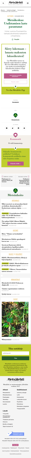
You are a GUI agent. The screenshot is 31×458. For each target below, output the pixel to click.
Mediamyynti (13, 448)
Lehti (18, 395)
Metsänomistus (7, 395)
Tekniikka (5, 399)
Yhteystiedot (21, 448)
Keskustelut (15, 279)
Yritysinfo (6, 413)
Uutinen (10, 16)
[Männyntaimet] (15, 320)
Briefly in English (8, 424)
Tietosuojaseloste (24, 451)
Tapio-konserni (7, 426)
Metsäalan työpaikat (23, 406)
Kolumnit (19, 254)
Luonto (5, 404)
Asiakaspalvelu (5, 448)
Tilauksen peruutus (8, 419)
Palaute (27, 448)
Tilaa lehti (15, 445)
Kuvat (15, 299)
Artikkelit (15, 200)
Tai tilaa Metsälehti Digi (15, 90)
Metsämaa (20, 404)
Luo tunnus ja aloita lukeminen (15, 76)
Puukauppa (6, 397)
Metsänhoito (15, 195)
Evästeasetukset (15, 451)
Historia (5, 422)
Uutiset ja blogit (11, 10)
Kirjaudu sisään (15, 81)
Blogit (11, 254)
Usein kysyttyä (6, 451)
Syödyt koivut (6, 294)
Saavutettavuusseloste (15, 454)
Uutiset (15, 230)
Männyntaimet (6, 340)
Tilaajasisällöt (21, 408)
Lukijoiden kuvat (22, 399)
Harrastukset (6, 401)
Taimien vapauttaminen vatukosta (13, 289)
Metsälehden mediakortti (6, 416)
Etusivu (3, 10)
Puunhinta (20, 401)
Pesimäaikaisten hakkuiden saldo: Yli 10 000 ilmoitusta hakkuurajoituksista (14, 216)
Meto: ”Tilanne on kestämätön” (12, 234)
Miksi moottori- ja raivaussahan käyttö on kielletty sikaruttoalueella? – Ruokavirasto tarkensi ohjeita (14, 206)
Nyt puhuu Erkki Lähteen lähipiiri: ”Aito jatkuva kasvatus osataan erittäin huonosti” (14, 223)
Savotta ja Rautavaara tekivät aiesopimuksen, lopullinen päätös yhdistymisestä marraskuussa (13, 247)
